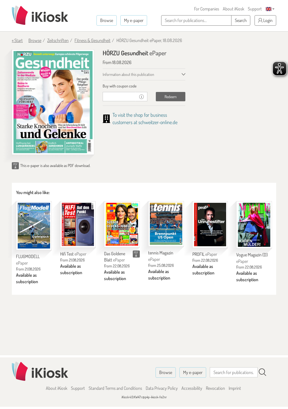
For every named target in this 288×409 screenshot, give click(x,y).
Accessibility (191, 388)
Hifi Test (73, 254)
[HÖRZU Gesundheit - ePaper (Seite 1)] (53, 102)
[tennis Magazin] (166, 224)
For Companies (206, 9)
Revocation (215, 388)
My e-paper (133, 20)
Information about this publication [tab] (128, 74)
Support (255, 9)
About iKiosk (233, 9)
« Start (17, 40)
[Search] (262, 372)
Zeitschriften (58, 40)
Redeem (171, 96)
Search (241, 20)
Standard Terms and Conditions (115, 388)
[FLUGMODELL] (34, 225)
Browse (106, 20)
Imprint (235, 388)
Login (267, 20)
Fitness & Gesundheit (93, 40)
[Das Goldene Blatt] (122, 224)
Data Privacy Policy (162, 388)
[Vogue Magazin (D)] (254, 225)
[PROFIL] (210, 224)
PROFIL (204, 254)
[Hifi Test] (78, 224)
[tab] (144, 86)
